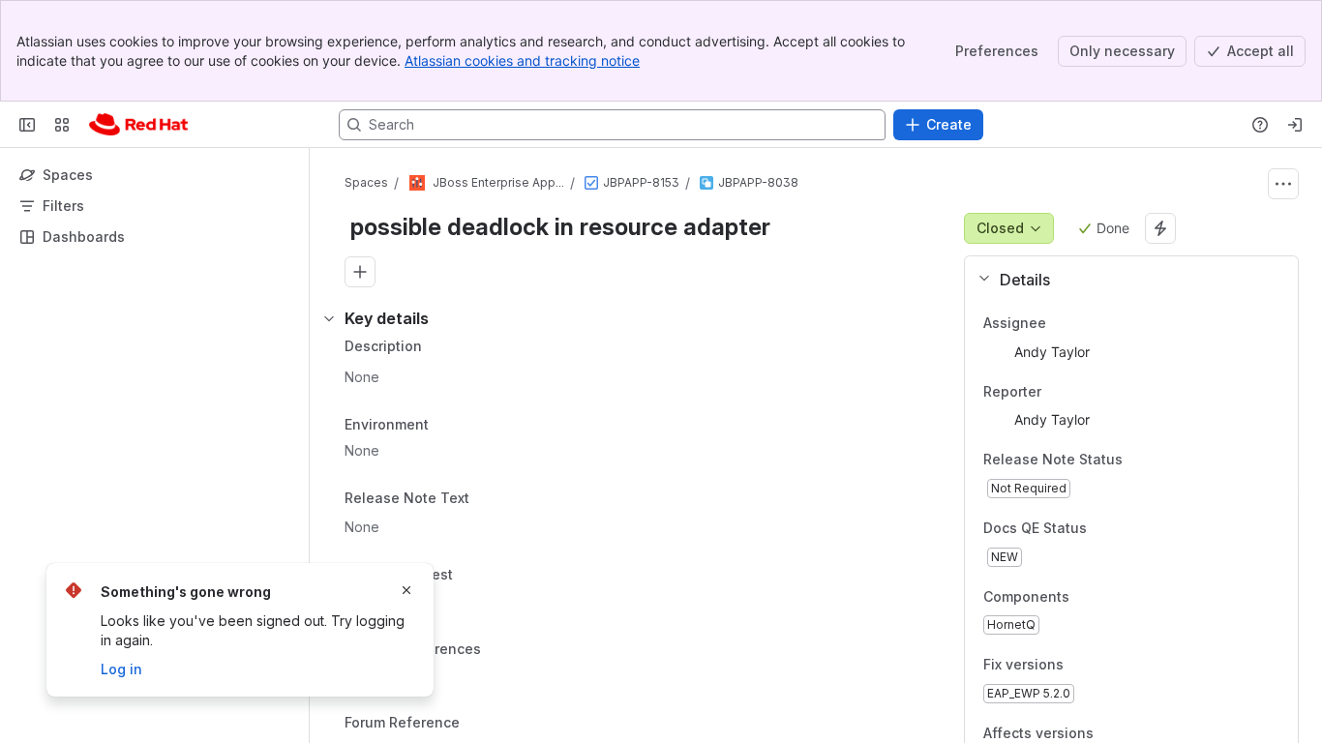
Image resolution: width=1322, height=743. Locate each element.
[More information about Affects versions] (1113, 734)
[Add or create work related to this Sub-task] (360, 271)
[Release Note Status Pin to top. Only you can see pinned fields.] (1138, 460)
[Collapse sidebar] (27, 124)
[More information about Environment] (448, 425)
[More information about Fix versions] (1083, 666)
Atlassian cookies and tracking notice (522, 60)
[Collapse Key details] (329, 318)
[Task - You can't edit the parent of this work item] (591, 182)
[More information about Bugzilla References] (500, 650)
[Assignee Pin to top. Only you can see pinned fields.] (1061, 323)
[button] (1124, 279)
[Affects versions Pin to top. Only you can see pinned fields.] (1136, 733)
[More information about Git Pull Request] (472, 575)
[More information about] (481, 500)
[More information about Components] (1089, 598)
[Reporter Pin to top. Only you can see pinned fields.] (1057, 392)
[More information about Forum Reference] (479, 724)
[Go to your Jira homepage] (138, 124)
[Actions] (1283, 183)
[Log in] (1294, 124)
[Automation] (1160, 228)
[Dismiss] (406, 590)
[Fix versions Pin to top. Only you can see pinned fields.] (1106, 665)
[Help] (1260, 124)
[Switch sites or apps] (61, 124)
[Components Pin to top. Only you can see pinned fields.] (1112, 597)
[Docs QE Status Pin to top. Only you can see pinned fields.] (1129, 528)
